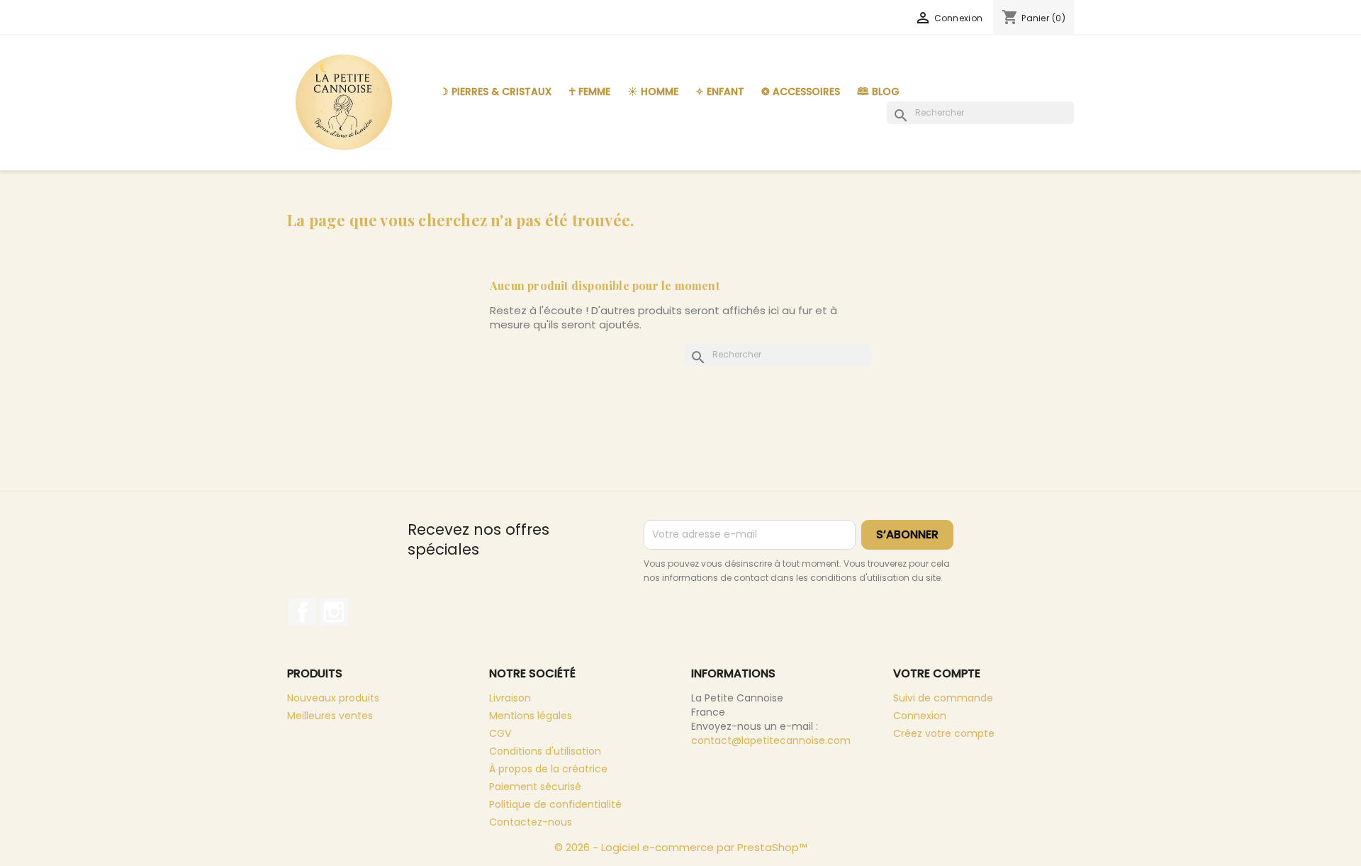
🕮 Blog (878, 91)
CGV (500, 733)
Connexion (919, 716)
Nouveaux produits (333, 698)
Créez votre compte (944, 733)
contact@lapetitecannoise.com (771, 740)
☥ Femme (589, 91)
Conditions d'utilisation (545, 751)
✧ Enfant (719, 91)
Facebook (302, 612)
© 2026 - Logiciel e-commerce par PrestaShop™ (680, 847)
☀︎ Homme (652, 91)
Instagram (333, 612)
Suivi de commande (943, 698)
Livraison (510, 698)
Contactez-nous (530, 822)
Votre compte (936, 673)
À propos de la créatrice (548, 769)
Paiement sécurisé (535, 786)
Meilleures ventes (330, 716)
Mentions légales (530, 716)
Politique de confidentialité (555, 804)
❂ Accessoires (800, 91)
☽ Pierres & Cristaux (495, 91)
